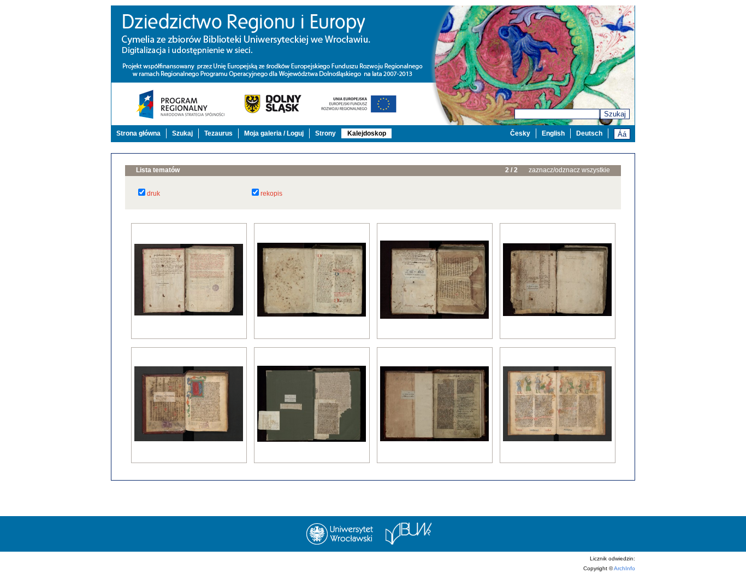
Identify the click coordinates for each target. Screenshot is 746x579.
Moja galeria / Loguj (274, 133)
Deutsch (589, 133)
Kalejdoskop (366, 133)
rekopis (271, 193)
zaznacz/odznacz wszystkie (569, 170)
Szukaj (615, 114)
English (553, 133)
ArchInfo (624, 568)
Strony (325, 133)
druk (153, 193)
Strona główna (138, 133)
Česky (520, 133)
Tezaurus (218, 133)
